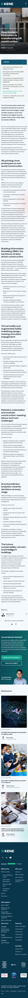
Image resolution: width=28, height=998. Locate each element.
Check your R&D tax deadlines (6, 917)
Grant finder (18, 937)
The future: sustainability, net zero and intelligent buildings (13, 96)
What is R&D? (5, 905)
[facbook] (2, 857)
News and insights (13, 28)
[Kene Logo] (7, 4)
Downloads (18, 940)
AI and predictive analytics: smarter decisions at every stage (13, 92)
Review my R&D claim (7, 885)
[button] (27, 4)
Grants (3, 893)
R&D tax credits (5, 872)
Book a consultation (21, 954)
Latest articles (19, 949)
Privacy (7, 991)
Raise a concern (22, 991)
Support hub (19, 931)
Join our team (19, 877)
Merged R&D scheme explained (6, 912)
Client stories (19, 934)
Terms (2, 991)
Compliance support (6, 889)
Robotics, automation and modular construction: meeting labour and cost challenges (13, 86)
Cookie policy (13, 991)
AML (2, 993)
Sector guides (19, 929)
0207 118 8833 (5, 943)
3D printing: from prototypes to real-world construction (13, 68)
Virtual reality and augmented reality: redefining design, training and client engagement (13, 80)
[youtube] (10, 857)
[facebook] (16, 624)
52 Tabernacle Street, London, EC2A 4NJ (5, 930)
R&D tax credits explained (5, 908)
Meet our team (19, 874)
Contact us (18, 951)
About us (17, 872)
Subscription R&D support (6, 880)
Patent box (4, 896)
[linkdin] (12, 624)
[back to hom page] (8, 851)
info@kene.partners (6, 937)
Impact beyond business (19, 880)
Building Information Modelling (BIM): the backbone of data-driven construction (13, 73)
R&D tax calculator (6, 920)
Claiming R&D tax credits (7, 876)
